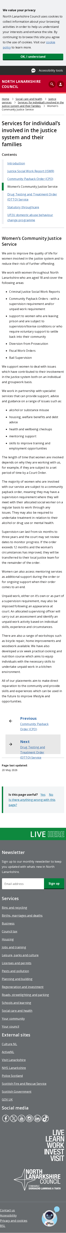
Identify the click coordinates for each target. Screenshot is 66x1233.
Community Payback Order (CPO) (30, 179)
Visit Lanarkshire (14, 1060)
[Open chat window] (51, 1216)
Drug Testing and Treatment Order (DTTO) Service (32, 752)
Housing (8, 939)
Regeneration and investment (22, 987)
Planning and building (17, 979)
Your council (10, 1026)
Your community (13, 1019)
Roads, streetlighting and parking (25, 995)
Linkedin (37, 1119)
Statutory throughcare (23, 207)
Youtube (21, 1119)
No (51, 795)
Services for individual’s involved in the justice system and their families (33, 104)
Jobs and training (14, 947)
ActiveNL (8, 1052)
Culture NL (9, 1044)
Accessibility (8, 1215)
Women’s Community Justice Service (32, 187)
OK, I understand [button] (33, 57)
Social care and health (29, 99)
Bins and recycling (14, 908)
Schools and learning (16, 1003)
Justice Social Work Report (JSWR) (30, 171)
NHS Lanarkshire (14, 1068)
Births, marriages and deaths (22, 916)
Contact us (7, 1210)
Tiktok (45, 1119)
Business (8, 923)
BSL (2, 1226)
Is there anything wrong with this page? (32, 802)
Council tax (9, 931)
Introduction (16, 163)
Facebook (6, 1119)
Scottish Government (16, 1092)
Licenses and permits (16, 963)
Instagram (29, 1119)
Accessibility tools (51, 70)
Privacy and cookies (13, 1221)
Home (5, 99)
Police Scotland (12, 1076)
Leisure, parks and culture (20, 955)
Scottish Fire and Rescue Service (24, 1084)
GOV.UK (7, 1099)
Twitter (13, 1119)
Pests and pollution (15, 971)
